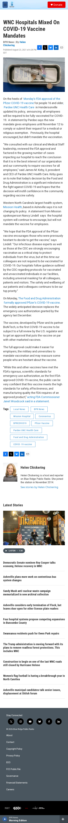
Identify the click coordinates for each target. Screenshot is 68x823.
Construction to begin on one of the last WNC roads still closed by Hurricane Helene (32, 663)
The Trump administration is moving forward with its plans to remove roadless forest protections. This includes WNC (33, 647)
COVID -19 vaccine (22, 444)
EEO (8, 762)
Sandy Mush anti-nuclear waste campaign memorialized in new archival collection (27, 592)
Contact (10, 742)
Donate (57, 4)
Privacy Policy (13, 756)
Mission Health (12, 207)
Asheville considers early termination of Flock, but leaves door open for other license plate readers (32, 606)
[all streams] (64, 819)
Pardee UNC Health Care (26, 430)
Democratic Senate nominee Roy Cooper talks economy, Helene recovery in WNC (29, 564)
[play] (5, 819)
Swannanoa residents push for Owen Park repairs (31, 633)
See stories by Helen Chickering (39, 487)
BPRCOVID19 (20, 423)
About (9, 735)
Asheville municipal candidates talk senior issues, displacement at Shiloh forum (32, 691)
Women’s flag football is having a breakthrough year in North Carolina (34, 677)
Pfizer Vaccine (42, 423)
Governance (12, 776)
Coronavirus (45, 416)
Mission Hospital (22, 416)
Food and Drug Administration (28, 437)
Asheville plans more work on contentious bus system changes (29, 578)
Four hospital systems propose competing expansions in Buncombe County (34, 621)
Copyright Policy (14, 749)
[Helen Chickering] (10, 472)
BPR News (39, 409)
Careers (10, 789)
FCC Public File (13, 769)
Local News (19, 409)
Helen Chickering (14, 43)
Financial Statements (17, 783)
